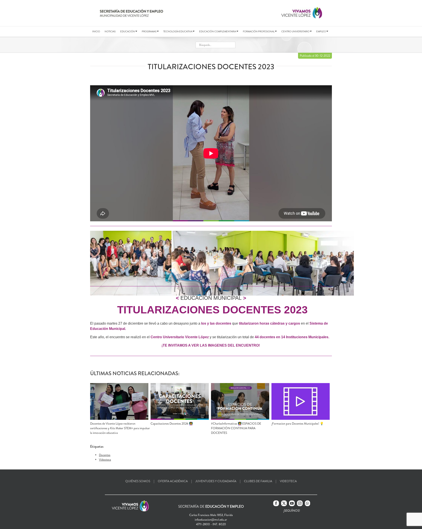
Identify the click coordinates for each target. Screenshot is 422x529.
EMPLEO (321, 31)
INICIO (96, 31)
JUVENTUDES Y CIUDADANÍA (215, 481)
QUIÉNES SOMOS (137, 481)
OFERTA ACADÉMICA (173, 481)
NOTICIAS (110, 31)
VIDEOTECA (288, 481)
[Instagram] (300, 503)
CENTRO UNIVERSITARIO (295, 31)
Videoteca (105, 459)
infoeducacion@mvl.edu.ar (211, 519)
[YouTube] (292, 503)
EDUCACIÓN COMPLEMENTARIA (217, 31)
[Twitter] (284, 503)
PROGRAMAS (149, 31)
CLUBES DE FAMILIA (258, 481)
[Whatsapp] (307, 503)
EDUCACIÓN (127, 31)
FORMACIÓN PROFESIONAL (259, 31)
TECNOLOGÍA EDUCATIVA (178, 31)
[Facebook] (276, 503)
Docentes (104, 455)
